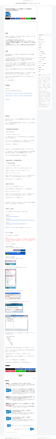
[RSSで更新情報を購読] (21, 375)
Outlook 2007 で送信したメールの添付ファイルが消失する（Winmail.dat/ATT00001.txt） (18, 95)
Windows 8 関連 (41, 39)
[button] (33, 18)
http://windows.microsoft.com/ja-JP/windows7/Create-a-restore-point (16, 223)
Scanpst (40, 45)
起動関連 (40, 67)
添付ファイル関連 (8, 365)
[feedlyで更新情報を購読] (19, 375)
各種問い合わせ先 (41, 69)
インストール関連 (41, 59)
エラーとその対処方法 (42, 53)
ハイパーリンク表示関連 (42, 63)
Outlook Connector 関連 (42, 57)
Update (40, 37)
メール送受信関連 (41, 51)
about (39, 71)
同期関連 (40, 47)
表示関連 (40, 61)
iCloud (39, 49)
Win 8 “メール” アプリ (42, 41)
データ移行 (40, 55)
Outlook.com (40, 43)
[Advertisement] (20, 26)
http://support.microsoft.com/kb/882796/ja (12, 216)
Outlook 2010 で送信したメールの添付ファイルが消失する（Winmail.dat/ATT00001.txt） (18, 93)
